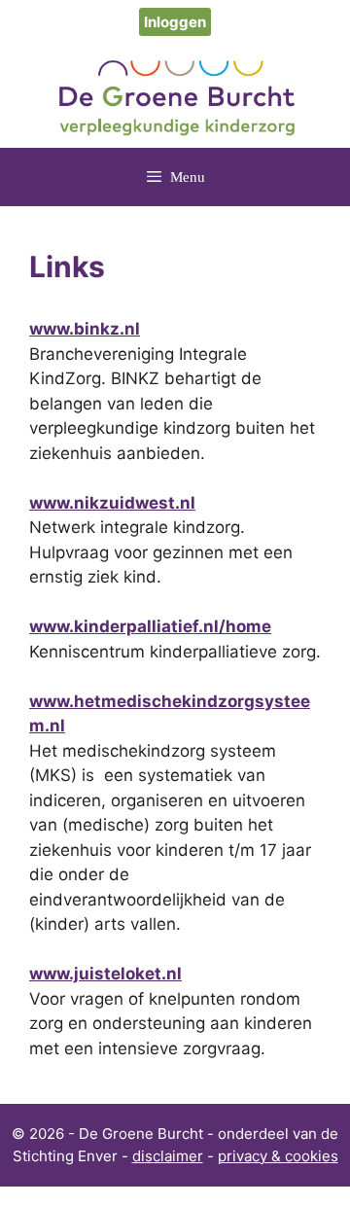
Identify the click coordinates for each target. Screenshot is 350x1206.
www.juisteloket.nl (105, 973)
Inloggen (175, 22)
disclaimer (167, 1156)
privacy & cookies (278, 1156)
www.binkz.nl (84, 328)
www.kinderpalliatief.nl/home (150, 626)
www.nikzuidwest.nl (112, 503)
